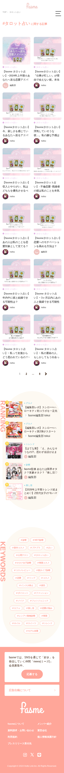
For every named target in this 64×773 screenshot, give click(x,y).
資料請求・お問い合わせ (21, 730)
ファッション (42, 593)
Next (45, 374)
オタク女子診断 (24, 563)
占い (50, 547)
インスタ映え (27, 585)
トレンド (48, 623)
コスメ (46, 578)
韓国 (45, 616)
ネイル (17, 623)
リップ (32, 578)
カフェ (17, 608)
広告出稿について (20, 690)
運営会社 (42, 730)
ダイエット (23, 593)
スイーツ (32, 623)
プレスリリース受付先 (20, 743)
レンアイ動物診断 (27, 616)
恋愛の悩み (47, 608)
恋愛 (19, 578)
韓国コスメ (44, 563)
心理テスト (23, 555)
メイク (21, 601)
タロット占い (42, 555)
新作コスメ (19, 547)
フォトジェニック (40, 601)
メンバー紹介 (44, 723)
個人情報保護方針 (46, 736)
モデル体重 (33, 631)
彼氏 (43, 585)
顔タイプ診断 (44, 570)
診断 (25, 540)
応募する (32, 674)
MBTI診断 (39, 540)
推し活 (31, 608)
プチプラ (36, 547)
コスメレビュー (23, 570)
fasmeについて (16, 723)
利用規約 (12, 736)
